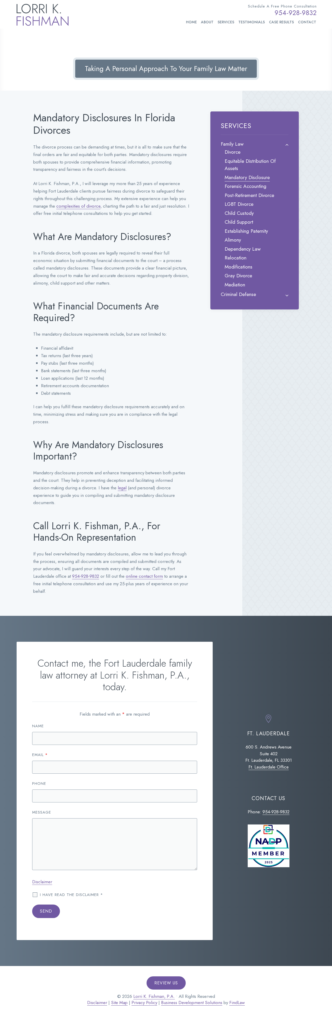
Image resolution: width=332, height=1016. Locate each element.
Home (191, 22)
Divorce (232, 152)
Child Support (239, 221)
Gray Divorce (238, 275)
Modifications (238, 266)
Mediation (235, 284)
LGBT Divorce (239, 204)
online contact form (144, 576)
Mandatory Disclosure (247, 177)
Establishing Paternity (246, 231)
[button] (325, 985)
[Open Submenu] (286, 144)
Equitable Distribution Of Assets (250, 165)
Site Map (119, 1002)
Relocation (235, 257)
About (207, 22)
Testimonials (251, 22)
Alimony (233, 239)
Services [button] (226, 22)
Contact (307, 22)
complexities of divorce (78, 206)
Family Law (232, 143)
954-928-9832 (296, 12)
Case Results (281, 22)
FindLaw (237, 1002)
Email (40, 755)
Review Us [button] (166, 983)
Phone (39, 783)
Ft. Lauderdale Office (268, 767)
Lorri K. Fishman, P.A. (154, 996)
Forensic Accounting (245, 186)
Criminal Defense (238, 294)
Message (41, 812)
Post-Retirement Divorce (249, 195)
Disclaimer (42, 882)
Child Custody (239, 213)
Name (38, 726)
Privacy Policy (144, 1002)
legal (122, 488)
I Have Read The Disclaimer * (71, 895)
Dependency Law (243, 248)
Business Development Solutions (191, 1002)
